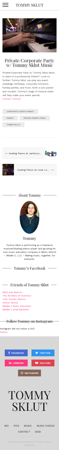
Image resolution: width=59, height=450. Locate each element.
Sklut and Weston (12, 292)
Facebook (17, 353)
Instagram (31, 373)
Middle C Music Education (16, 306)
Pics (16, 425)
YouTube (45, 363)
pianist (10, 118)
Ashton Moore (10, 302)
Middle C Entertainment (15, 309)
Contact (24, 431)
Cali (46, 441)
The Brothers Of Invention (16, 295)
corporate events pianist (20, 111)
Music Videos (46, 425)
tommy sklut (13, 125)
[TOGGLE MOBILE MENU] (5, 5)
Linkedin (18, 363)
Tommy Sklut (29, 5)
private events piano (35, 118)
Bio (6, 425)
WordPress (27, 441)
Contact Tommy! (11, 99)
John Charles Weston (14, 299)
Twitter (44, 353)
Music (28, 425)
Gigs (38, 431)
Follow (4, 332)
